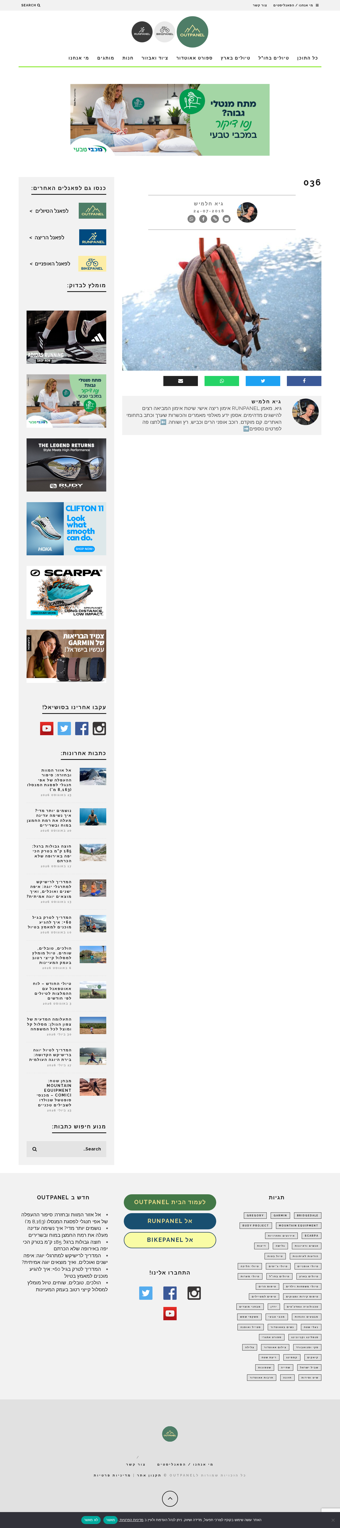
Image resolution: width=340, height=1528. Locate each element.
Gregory (255, 1215)
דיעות (261, 1246)
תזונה (287, 1377)
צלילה (249, 1347)
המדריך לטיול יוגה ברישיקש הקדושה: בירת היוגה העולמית (50, 1055)
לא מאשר (91, 1520)
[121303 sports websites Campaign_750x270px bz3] (170, 119)
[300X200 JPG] (66, 337)
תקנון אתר (149, 1475)
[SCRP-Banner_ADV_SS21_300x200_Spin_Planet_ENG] (66, 592)
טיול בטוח (275, 1256)
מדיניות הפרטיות (131, 1520)
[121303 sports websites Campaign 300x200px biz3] (66, 400)
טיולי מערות (250, 1276)
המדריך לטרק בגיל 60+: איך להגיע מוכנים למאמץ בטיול (50, 922)
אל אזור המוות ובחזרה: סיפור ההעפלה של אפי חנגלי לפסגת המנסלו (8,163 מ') (49, 780)
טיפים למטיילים (264, 1296)
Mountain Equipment (298, 1225)
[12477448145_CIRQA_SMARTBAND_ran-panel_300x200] (66, 656)
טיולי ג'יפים (278, 1266)
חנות (128, 58)
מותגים (105, 58)
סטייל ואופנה (250, 1327)
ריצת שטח (269, 1357)
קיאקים (312, 1357)
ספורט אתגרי (272, 1337)
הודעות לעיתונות (305, 1256)
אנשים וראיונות (306, 1246)
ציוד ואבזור (155, 58)
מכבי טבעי (277, 1316)
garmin (280, 1215)
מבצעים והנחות (306, 1316)
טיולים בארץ (235, 58)
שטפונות (264, 1367)
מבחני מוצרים (250, 1306)
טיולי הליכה (250, 1266)
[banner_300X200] (66, 528)
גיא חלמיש (209, 203)
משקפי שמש (249, 1316)
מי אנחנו (79, 58)
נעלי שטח (311, 1327)
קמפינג (292, 1357)
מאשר (110, 1520)
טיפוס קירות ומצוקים (302, 1296)
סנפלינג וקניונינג (304, 1337)
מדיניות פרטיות (112, 1475)
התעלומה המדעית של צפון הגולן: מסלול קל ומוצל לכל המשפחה (49, 1024)
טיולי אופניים (308, 1266)
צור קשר (260, 5)
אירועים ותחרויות (281, 1235)
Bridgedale (307, 1215)
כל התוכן (307, 58)
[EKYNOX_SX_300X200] (66, 464)
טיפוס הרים (267, 1286)
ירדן (274, 1306)
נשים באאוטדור (282, 1327)
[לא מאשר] (333, 1520)
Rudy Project (256, 1225)
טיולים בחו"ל (273, 58)
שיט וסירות (309, 1377)
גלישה (280, 1246)
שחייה (285, 1367)
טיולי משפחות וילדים (302, 1286)
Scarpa (311, 1235)
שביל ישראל (309, 1367)
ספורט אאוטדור (194, 58)
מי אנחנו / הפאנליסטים (293, 5)
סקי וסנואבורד (307, 1347)
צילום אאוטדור (275, 1347)
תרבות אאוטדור (261, 1377)
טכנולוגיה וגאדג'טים (302, 1306)
